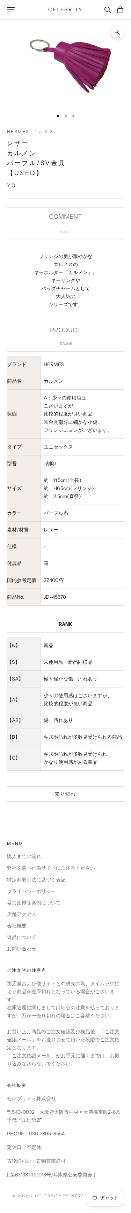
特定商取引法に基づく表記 (36, 880)
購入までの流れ (24, 856)
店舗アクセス (21, 914)
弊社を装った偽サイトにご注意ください (51, 868)
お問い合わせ (21, 949)
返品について (21, 937)
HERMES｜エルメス (30, 131)
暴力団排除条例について (34, 903)
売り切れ (65, 793)
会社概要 (17, 926)
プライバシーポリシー (31, 891)
